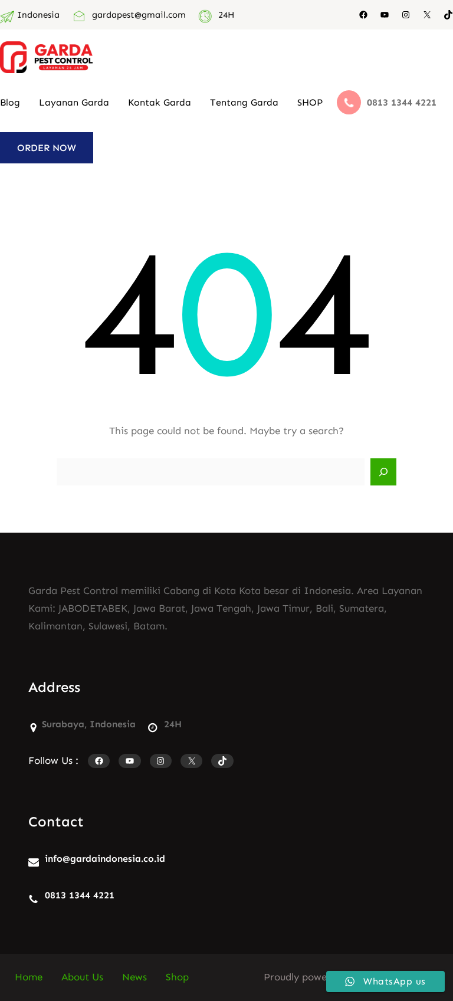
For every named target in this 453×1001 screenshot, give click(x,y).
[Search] (383, 471)
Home (28, 977)
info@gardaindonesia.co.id (105, 858)
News (134, 977)
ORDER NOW (46, 147)
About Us (82, 977)
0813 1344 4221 (79, 895)
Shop (177, 977)
